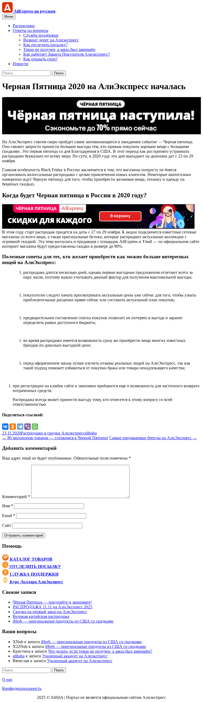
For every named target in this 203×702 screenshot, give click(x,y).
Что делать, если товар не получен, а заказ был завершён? (100, 651)
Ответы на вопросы (30, 30)
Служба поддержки (40, 35)
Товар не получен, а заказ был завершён (59, 49)
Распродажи (24, 25)
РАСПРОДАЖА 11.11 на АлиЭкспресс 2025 (52, 607)
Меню (8, 16)
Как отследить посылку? (45, 44)
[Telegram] (20, 426)
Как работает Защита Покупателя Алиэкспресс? (66, 54)
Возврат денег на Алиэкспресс (51, 40)
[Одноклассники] (13, 426)
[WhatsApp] (35, 426)
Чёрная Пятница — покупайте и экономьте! (52, 602)
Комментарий (16, 496)
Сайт (6, 525)
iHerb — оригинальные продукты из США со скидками (63, 621)
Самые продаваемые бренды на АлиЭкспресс (153, 438)
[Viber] (27, 426)
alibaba (91, 433)
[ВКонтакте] (5, 426)
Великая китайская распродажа (41, 616)
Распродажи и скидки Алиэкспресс (53, 433)
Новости (20, 63)
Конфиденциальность (21, 688)
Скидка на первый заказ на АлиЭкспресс (50, 611)
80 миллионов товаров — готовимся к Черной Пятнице (55, 438)
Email (8, 515)
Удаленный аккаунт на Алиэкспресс (75, 656)
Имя (7, 506)
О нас (7, 679)
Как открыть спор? (40, 59)
